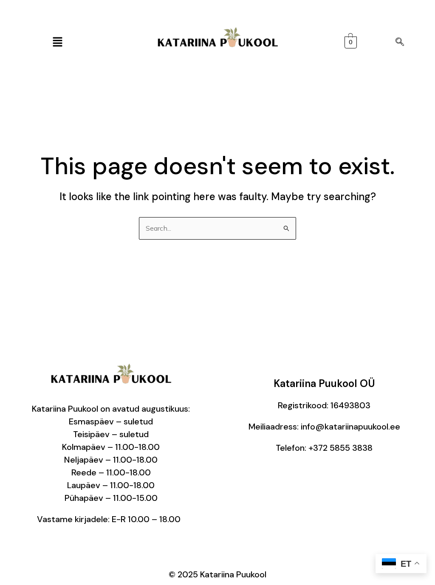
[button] (57, 42)
